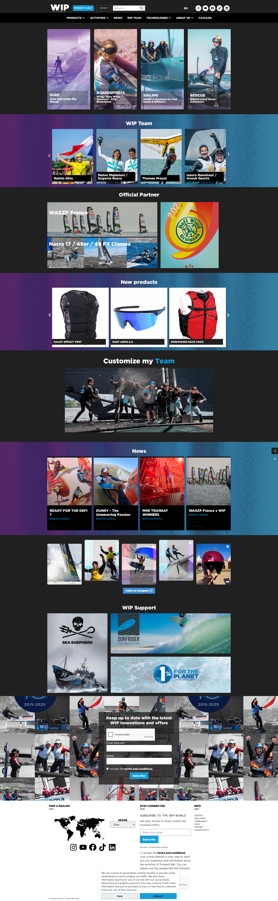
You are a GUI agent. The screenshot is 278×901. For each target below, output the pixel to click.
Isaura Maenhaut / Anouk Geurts (113, 176)
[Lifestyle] (124, 401)
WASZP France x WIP (207, 510)
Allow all (158, 896)
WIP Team (139, 123)
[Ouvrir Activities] (107, 18)
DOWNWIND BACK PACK (128, 341)
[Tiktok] (219, 8)
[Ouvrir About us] (192, 18)
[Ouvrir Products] (83, 18)
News (139, 451)
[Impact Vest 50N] (83, 390)
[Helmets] (178, 401)
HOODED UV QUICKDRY (186, 341)
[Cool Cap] (152, 383)
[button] (49, 156)
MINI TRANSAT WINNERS (155, 512)
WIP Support (139, 607)
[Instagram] (198, 8)
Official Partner (139, 194)
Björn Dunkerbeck (201, 178)
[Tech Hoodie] (148, 391)
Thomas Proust (66, 178)
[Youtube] (205, 8)
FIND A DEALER (59, 805)
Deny (120, 896)
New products (139, 282)
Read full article (60, 519)
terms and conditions (139, 768)
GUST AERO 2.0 (64, 341)
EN (186, 8)
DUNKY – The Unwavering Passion (113, 512)
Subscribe (149, 839)
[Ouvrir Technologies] (169, 18)
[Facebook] (212, 8)
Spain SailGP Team (157, 178)
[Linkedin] (227, 8)
